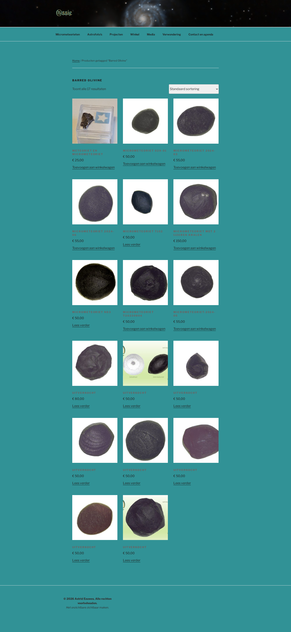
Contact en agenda (200, 34)
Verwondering (172, 34)
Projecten (116, 34)
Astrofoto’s (94, 34)
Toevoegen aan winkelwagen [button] (93, 167)
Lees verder (131, 244)
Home (76, 60)
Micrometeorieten (68, 34)
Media (151, 34)
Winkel (134, 34)
